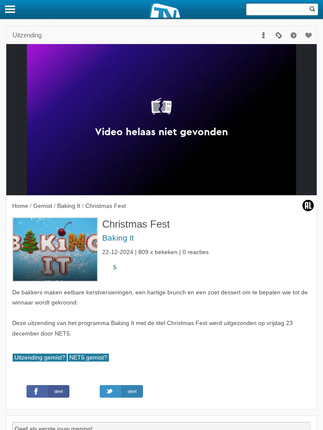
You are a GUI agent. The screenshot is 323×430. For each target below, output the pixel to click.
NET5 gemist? (88, 357)
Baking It (118, 237)
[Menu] (10, 9)
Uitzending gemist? (39, 357)
